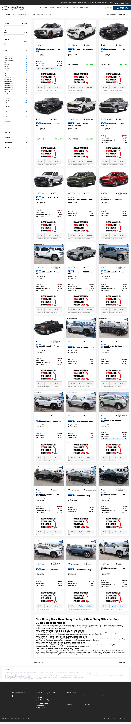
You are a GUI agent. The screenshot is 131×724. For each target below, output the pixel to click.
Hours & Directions (122, 8)
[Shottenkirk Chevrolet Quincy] (17, 8)
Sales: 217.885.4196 (66, 2)
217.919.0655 (90, 65)
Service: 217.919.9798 (77, 2)
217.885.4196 (121, 7)
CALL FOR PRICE (73, 65)
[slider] (5, 26)
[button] (62, 30)
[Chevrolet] (5, 8)
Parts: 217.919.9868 (89, 2)
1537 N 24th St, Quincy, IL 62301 (104, 2)
